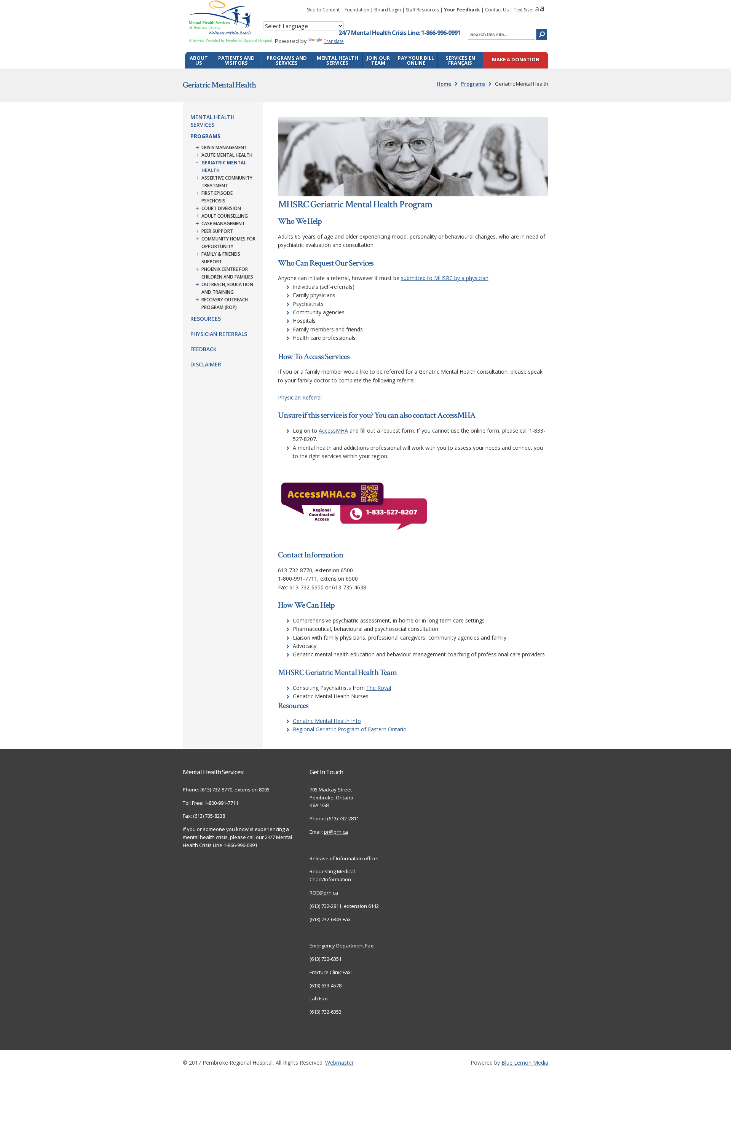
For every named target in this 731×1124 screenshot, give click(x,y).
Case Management (223, 223)
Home (444, 83)
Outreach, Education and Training (227, 288)
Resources (205, 318)
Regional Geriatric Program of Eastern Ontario (350, 729)
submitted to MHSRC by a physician (444, 278)
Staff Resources (422, 9)
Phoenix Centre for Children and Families (227, 273)
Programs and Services (287, 60)
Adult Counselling (224, 216)
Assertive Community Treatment (226, 182)
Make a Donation (515, 60)
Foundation (357, 9)
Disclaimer (205, 364)
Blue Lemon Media (524, 1062)
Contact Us (497, 9)
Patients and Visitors (236, 60)
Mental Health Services (337, 60)
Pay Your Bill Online (416, 60)
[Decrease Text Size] (537, 9)
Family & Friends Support (220, 258)
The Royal (378, 687)
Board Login (387, 9)
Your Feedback (462, 9)
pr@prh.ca (336, 831)
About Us (199, 60)
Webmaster (339, 1062)
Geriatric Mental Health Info (327, 720)
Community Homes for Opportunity (228, 243)
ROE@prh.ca (324, 892)
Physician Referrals (218, 334)
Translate (334, 41)
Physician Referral (300, 397)
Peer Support (217, 231)
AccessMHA (333, 430)
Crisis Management (224, 147)
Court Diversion (221, 208)
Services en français (460, 60)
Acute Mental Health (226, 155)
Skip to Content (323, 9)
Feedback (203, 349)
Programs (473, 83)
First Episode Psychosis (217, 197)
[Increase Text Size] (541, 9)
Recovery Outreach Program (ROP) (224, 303)
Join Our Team (378, 60)
